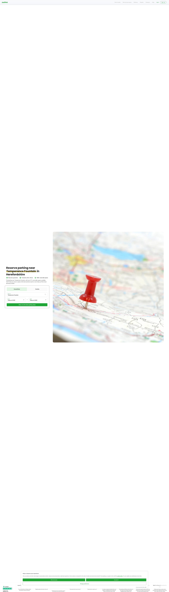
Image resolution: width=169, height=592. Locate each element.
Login (157, 2)
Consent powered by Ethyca (140, 587)
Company (148, 2)
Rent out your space (127, 2)
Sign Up (163, 2)
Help (153, 2)
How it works (117, 2)
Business (136, 2)
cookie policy (120, 576)
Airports (141, 2)
